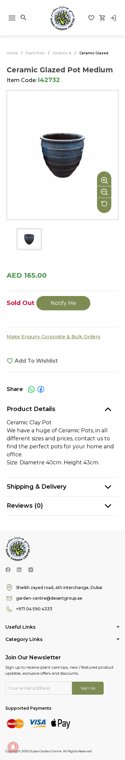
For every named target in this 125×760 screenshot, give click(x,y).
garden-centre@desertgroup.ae (49, 598)
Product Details (31, 409)
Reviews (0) (25, 505)
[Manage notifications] (13, 747)
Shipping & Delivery (36, 486)
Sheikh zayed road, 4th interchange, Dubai (59, 587)
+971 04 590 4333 (34, 608)
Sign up (88, 688)
